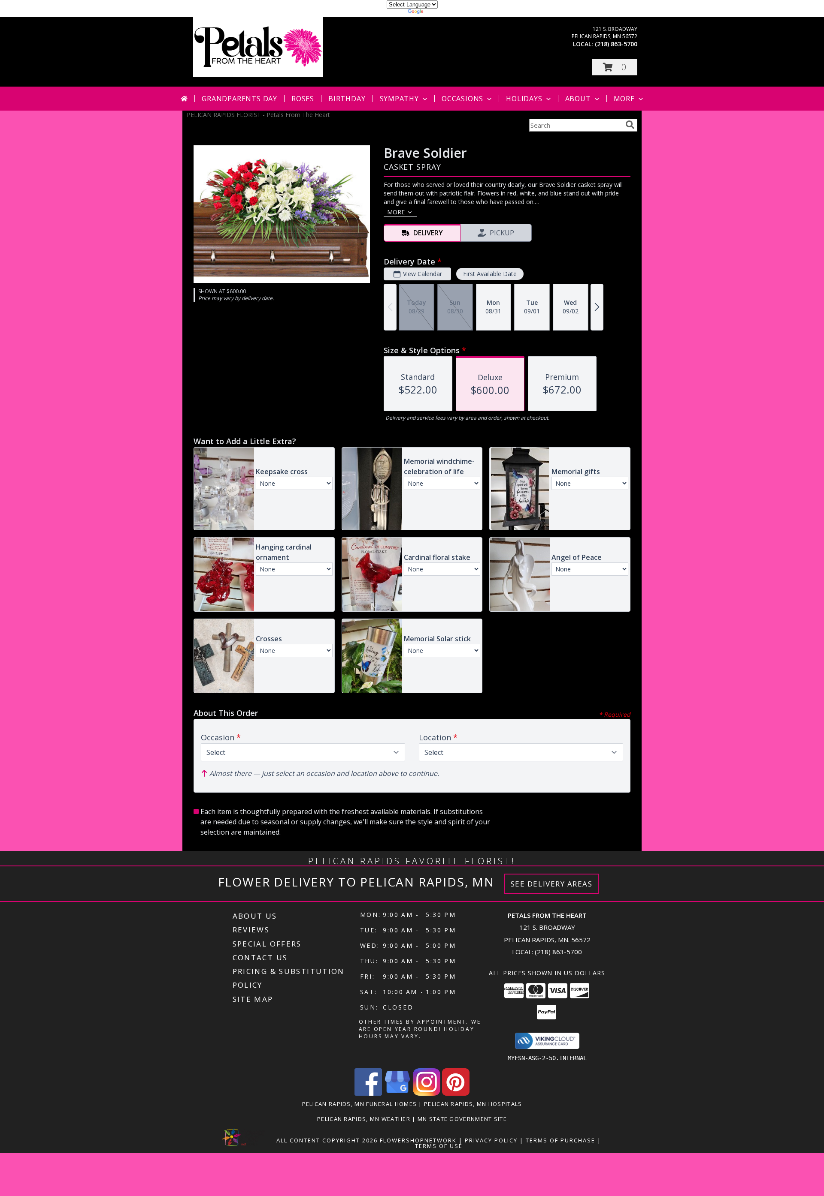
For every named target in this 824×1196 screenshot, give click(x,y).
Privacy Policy (491, 1140)
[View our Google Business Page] (397, 1093)
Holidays (524, 98)
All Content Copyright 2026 (327, 1140)
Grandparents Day (239, 98)
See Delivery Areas (552, 884)
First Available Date (490, 274)
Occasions (462, 98)
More (624, 98)
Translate (438, 13)
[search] (630, 124)
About (578, 98)
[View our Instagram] (426, 1093)
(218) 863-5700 (616, 44)
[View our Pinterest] (456, 1093)
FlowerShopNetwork (418, 1140)
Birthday (346, 98)
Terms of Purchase (560, 1140)
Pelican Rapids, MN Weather (363, 1119)
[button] (614, 67)
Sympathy (399, 98)
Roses (302, 98)
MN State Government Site (462, 1119)
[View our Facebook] (368, 1093)
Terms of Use (439, 1146)
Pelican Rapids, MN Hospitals (473, 1104)
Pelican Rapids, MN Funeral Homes (359, 1104)
